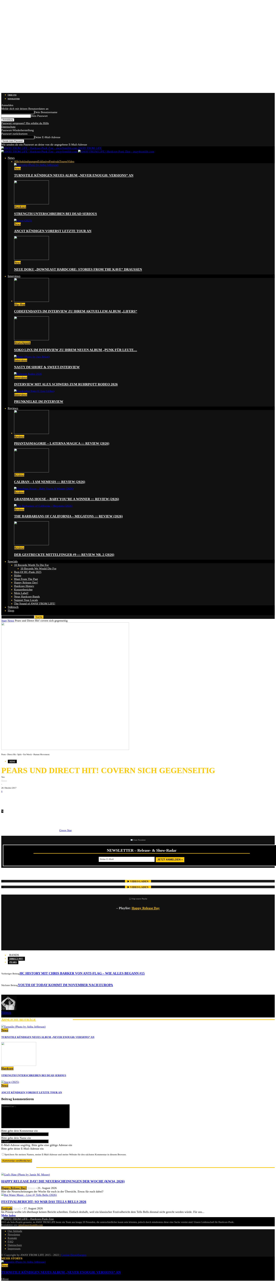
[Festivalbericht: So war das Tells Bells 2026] (29, 1195)
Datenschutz (8, 126)
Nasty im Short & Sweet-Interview (47, 367)
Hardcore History (24, 586)
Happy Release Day (146, 908)
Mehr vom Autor (54, 1019)
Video (70, 161)
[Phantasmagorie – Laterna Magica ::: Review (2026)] (31, 433)
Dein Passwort (39, 115)
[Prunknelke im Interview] (34, 391)
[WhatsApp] (25, 798)
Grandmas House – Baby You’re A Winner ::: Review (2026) (66, 499)
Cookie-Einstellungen (73, 1255)
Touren (63, 161)
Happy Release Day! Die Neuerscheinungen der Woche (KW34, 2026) (63, 1181)
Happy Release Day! (26, 582)
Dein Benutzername (45, 112)
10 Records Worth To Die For (31, 565)
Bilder (17, 575)
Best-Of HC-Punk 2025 (27, 572)
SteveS (17, 1208)
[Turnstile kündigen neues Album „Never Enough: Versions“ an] (36, 165)
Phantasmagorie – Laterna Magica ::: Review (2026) (61, 443)
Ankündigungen (28, 161)
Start (4, 620)
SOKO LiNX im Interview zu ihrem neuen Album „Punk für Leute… (75, 350)
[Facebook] (6, 798)
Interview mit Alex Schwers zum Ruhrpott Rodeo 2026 (66, 384)
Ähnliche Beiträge (18, 1019)
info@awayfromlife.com (30, 1225)
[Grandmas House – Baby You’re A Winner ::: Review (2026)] (43, 488)
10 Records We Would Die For (38, 568)
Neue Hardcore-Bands (27, 596)
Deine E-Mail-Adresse (47, 137)
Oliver (5, 1279)
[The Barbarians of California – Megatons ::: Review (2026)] (43, 505)
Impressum (14, 1248)
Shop (11, 610)
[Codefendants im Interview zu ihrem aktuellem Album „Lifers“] (31, 300)
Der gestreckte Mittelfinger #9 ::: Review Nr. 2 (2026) (64, 555)
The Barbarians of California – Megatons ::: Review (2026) (68, 516)
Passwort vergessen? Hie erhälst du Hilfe (25, 123)
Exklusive (43, 161)
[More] (56, 798)
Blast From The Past (26, 579)
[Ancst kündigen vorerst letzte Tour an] (23, 220)
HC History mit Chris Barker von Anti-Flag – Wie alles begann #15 (82, 973)
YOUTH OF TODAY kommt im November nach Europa (65, 985)
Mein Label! (21, 593)
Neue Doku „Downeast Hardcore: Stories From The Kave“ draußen (78, 269)
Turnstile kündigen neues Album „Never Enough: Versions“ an (73, 175)
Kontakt (12, 1238)
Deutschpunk (22, 342)
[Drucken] (35, 798)
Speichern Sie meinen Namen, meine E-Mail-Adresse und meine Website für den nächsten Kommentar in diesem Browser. (65, 1154)
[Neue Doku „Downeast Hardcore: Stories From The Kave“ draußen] (31, 259)
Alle (16, 161)
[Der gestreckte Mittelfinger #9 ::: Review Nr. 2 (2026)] (31, 544)
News (11, 158)
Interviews (14, 276)
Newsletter (14, 99)
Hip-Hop (19, 304)
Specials (13, 561)
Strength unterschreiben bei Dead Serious (55, 214)
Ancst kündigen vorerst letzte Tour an (52, 231)
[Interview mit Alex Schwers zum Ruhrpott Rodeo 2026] (28, 373)
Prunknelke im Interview (38, 401)
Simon (4, 780)
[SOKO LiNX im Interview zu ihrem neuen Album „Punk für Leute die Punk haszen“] (31, 339)
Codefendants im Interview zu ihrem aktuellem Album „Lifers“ (75, 311)
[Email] (15, 798)
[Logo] (39, 151)
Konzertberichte (23, 589)
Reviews (13, 408)
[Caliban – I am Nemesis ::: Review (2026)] (31, 471)
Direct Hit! (16, 959)
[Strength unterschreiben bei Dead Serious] (31, 203)
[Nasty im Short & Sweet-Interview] (32, 356)
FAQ (10, 1241)
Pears (13, 962)
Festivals (54, 161)
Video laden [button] (139, 881)
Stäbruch (13, 607)
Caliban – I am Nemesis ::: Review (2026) (49, 482)
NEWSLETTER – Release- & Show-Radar (142, 850)
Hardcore (20, 206)
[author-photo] (9, 1009)
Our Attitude (15, 1231)
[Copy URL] (44, 798)
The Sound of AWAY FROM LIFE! (34, 603)
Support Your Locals (26, 600)
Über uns (12, 95)
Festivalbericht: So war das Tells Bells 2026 (43, 1202)
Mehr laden (8, 1215)
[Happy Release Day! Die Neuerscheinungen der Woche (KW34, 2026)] (25, 1174)
